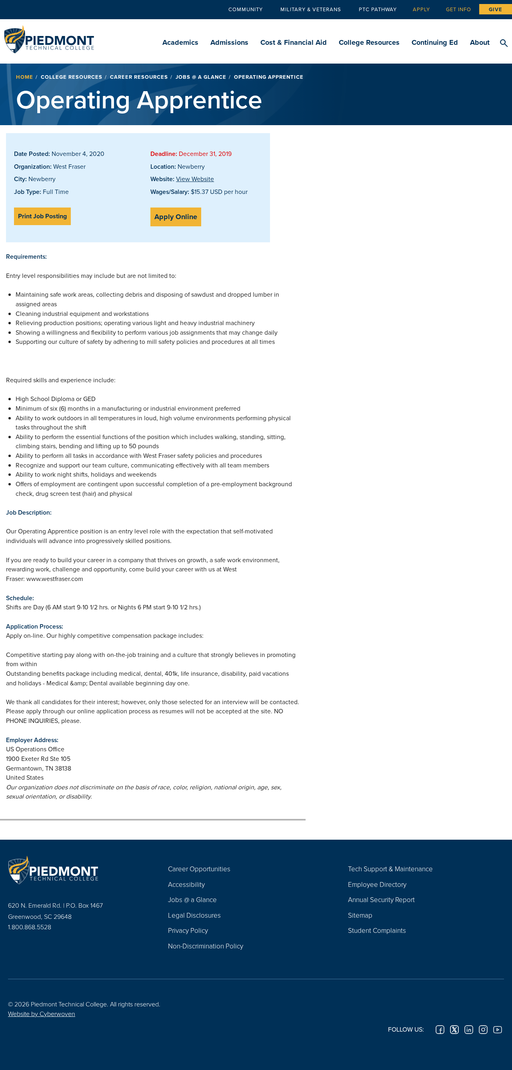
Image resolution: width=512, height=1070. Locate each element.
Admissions (229, 42)
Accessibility (186, 884)
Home (24, 77)
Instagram (483, 1029)
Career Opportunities (199, 868)
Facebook (440, 1029)
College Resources (369, 42)
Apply (421, 9)
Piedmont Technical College (49, 37)
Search (504, 43)
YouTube (497, 1029)
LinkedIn (468, 1029)
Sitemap (360, 915)
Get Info (458, 9)
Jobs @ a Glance (201, 77)
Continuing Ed (435, 42)
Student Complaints (377, 930)
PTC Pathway (378, 9)
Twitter (454, 1029)
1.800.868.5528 (29, 926)
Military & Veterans (310, 9)
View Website (195, 178)
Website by (41, 1013)
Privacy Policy (188, 930)
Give (495, 9)
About (480, 42)
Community (245, 9)
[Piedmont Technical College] (76, 870)
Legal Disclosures (194, 915)
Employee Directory (377, 884)
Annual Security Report (381, 899)
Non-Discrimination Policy (205, 945)
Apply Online (175, 217)
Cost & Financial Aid (293, 42)
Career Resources (139, 77)
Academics (180, 42)
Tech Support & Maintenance (390, 868)
